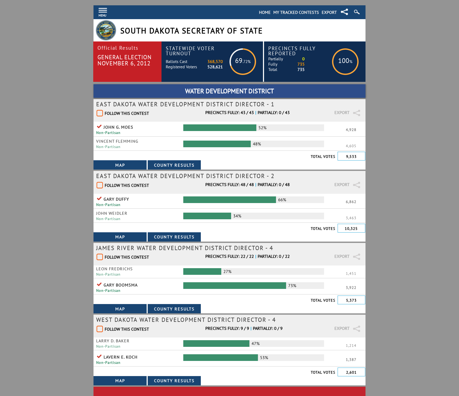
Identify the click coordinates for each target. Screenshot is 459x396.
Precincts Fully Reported (292, 51)
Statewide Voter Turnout (190, 51)
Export (329, 12)
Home (265, 12)
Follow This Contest (127, 113)
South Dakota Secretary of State (191, 31)
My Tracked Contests (296, 12)
